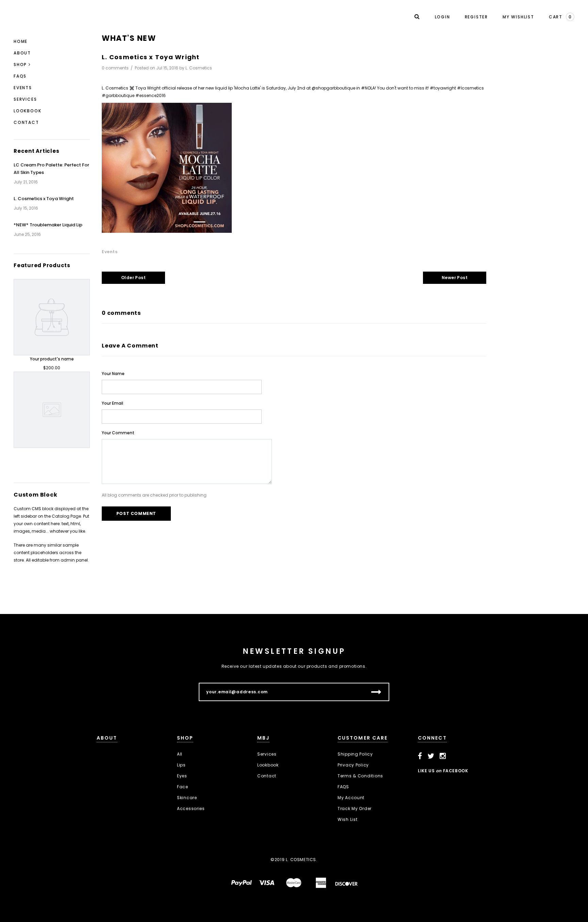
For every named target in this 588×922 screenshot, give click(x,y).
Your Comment (118, 433)
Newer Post (455, 277)
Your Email (112, 403)
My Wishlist (518, 17)
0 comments (116, 68)
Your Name (113, 373)
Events (110, 252)
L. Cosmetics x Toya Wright (44, 198)
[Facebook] (420, 756)
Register (476, 17)
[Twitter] (431, 756)
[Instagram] (443, 756)
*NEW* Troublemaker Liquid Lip (48, 225)
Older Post (133, 277)
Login (442, 17)
